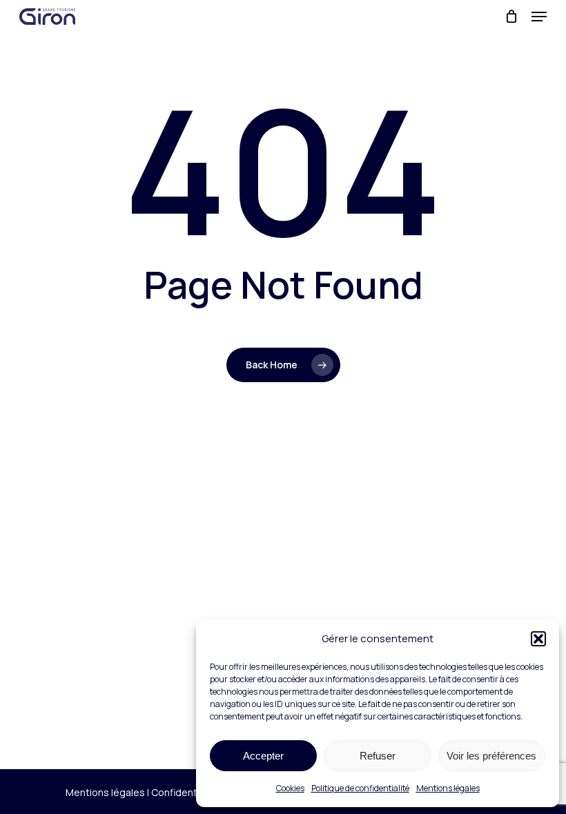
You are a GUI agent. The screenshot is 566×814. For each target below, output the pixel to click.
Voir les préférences (491, 756)
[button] (538, 639)
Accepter (263, 756)
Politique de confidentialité (360, 788)
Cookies (290, 788)
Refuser (378, 756)
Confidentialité (185, 792)
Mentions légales (448, 788)
